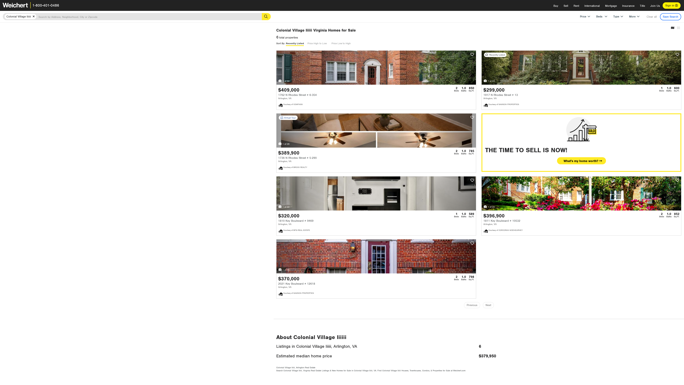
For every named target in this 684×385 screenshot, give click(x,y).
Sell (566, 6)
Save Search (670, 17)
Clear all (652, 17)
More (632, 16)
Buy (555, 6)
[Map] (673, 28)
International (592, 6)
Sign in (670, 5)
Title (642, 6)
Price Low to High (341, 43)
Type (616, 16)
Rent (576, 6)
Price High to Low (317, 43)
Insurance (628, 6)
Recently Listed (295, 43)
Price (583, 16)
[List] (678, 28)
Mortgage (611, 6)
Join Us (655, 6)
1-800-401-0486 (45, 5)
